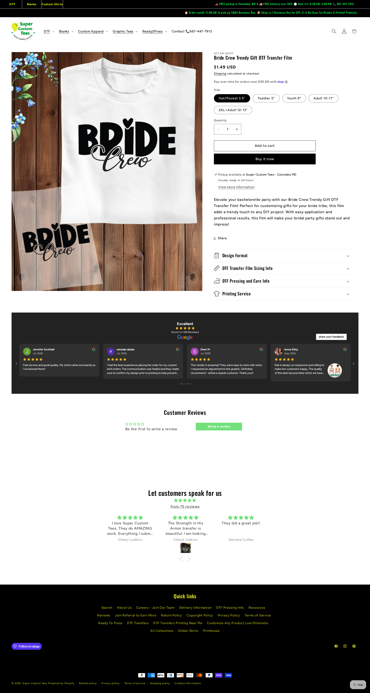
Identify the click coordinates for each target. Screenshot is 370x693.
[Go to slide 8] (185, 384)
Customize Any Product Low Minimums (237, 623)
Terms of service (134, 683)
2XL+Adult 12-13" (233, 110)
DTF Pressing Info (230, 607)
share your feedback (331, 336)
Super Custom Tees (35, 683)
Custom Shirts (52, 4)
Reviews (103, 615)
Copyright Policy (200, 615)
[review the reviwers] (345, 350)
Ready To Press (110, 623)
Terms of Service (258, 615)
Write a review (219, 426)
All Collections (161, 631)
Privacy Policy (229, 615)
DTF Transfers (138, 623)
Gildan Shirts (188, 631)
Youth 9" (294, 98)
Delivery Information (195, 607)
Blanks (31, 4)
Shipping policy (160, 683)
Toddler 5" (266, 98)
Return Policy (171, 615)
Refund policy (88, 683)
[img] (185, 500)
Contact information (188, 683)
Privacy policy (110, 683)
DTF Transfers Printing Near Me (177, 623)
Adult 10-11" (324, 98)
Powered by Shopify (61, 683)
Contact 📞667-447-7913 (192, 31)
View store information (236, 187)
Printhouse (211, 631)
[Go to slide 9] (188, 383)
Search (107, 607)
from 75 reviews (185, 506)
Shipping (220, 73)
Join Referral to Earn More (135, 615)
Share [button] (222, 238)
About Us (124, 607)
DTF (12, 4)
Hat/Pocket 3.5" (232, 98)
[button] (48, 31)
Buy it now (265, 159)
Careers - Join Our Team (155, 607)
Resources (257, 607)
